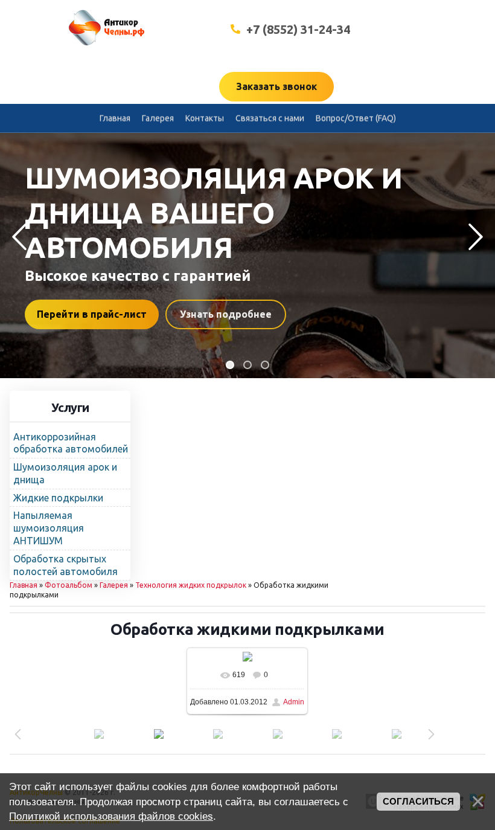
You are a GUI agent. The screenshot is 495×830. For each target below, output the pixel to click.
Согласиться (418, 801)
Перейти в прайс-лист (152, 314)
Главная (23, 585)
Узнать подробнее (286, 314)
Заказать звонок (276, 86)
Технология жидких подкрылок (190, 585)
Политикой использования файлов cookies (111, 816)
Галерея (114, 585)
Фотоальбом (68, 585)
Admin (293, 702)
